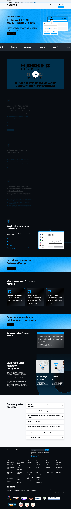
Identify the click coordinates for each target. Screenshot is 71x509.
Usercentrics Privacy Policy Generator (11, 468)
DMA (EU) (28, 469)
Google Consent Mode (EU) (30, 475)
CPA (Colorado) (29, 467)
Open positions (48, 470)
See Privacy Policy (34, 456)
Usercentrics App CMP (10, 464)
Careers (47, 469)
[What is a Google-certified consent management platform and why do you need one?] (9, 498)
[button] (8, 7)
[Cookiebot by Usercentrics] (14, 0)
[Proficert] (20, 504)
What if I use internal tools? (34, 422)
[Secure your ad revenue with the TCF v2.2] (24, 498)
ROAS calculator (9, 481)
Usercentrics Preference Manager (10, 473)
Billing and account (59, 467)
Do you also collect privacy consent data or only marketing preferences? (43, 432)
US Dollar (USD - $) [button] (59, 489)
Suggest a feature (58, 469)
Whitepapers (38, 464)
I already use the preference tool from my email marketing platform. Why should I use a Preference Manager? (44, 427)
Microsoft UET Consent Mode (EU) (30, 478)
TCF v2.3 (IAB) (29, 474)
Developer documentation (40, 479)
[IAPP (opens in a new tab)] (44, 498)
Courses (37, 467)
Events (37, 472)
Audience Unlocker (9, 475)
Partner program (58, 472)
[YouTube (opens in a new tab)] (60, 492)
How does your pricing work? (34, 437)
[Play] (35, 74)
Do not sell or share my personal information (13, 490)
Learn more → (34, 2)
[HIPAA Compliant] (33, 504)
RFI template (38, 480)
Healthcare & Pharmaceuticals (19, 475)
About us (47, 462)
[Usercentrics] (9, 0)
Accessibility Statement (10, 492)
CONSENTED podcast (39, 474)
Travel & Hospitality (19, 482)
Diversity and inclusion (49, 472)
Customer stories (38, 469)
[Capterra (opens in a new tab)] (11, 504)
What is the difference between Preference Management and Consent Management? (43, 405)
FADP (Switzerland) (29, 470)
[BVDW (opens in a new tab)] (38, 498)
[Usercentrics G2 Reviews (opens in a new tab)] (16, 498)
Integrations (9, 476)
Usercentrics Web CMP (10, 462)
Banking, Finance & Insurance (19, 473)
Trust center (48, 467)
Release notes (38, 477)
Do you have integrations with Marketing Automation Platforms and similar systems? (44, 416)
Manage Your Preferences (25, 490)
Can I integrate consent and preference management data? (40, 411)
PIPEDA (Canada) (29, 472)
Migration (18, 467)
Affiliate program (58, 474)
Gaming (18, 477)
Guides (37, 475)
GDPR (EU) (28, 464)
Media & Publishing (19, 469)
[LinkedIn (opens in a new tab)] (63, 492)
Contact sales (58, 464)
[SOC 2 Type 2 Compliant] (27, 504)
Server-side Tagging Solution (10, 470)
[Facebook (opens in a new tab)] (58, 492)
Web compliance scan (10, 478)
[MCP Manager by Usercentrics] (18, 0)
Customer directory (39, 482)
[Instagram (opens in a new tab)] (55, 492)
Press (47, 464)
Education (18, 479)
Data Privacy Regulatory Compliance (20, 463)
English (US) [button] (61, 4)
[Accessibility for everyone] (54, 498)
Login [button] (53, 4)
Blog (37, 462)
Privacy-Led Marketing (39, 470)
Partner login (58, 470)
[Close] (69, 2)
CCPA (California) (29, 462)
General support (58, 462)
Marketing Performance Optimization (20, 465)
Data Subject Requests (33, 490)
